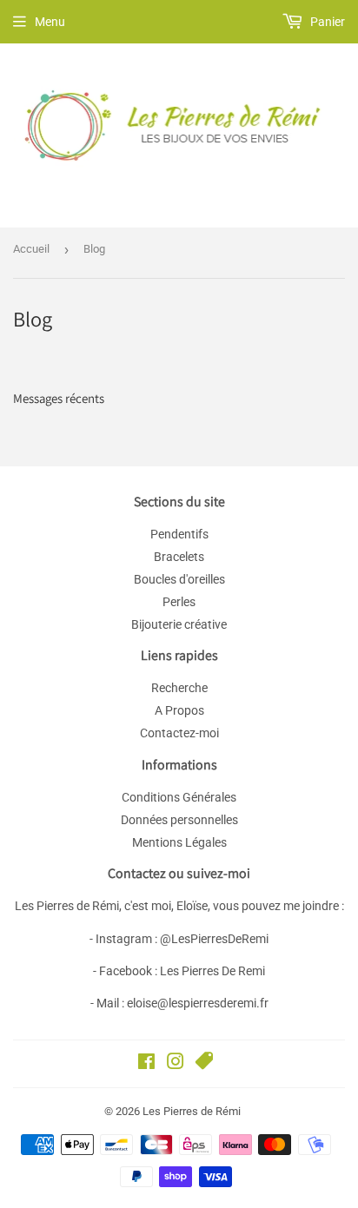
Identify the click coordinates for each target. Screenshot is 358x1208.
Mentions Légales (179, 842)
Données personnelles (179, 820)
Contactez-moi (179, 733)
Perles (179, 602)
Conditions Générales (179, 797)
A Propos (179, 710)
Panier (326, 22)
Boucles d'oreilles (179, 579)
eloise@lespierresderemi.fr (197, 1003)
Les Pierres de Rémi (192, 1111)
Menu (50, 22)
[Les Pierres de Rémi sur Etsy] (204, 1064)
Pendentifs (179, 534)
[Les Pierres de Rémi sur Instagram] (175, 1064)
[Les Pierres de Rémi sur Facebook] (146, 1064)
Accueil (31, 248)
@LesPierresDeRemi (214, 939)
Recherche (179, 688)
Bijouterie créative (179, 624)
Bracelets (179, 557)
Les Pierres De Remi (212, 971)
